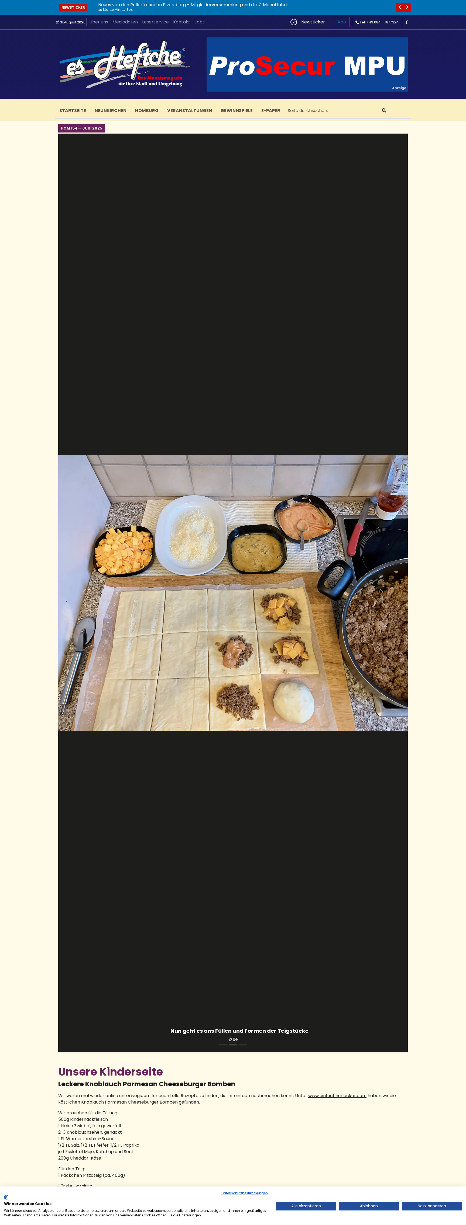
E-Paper (270, 110)
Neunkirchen (110, 110)
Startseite (72, 110)
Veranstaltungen (189, 110)
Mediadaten (125, 22)
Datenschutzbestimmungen (244, 1193)
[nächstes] (407, 7)
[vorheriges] (399, 7)
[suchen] (384, 111)
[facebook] (407, 22)
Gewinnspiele (237, 110)
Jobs (199, 22)
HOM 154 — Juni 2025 (81, 128)
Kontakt (181, 22)
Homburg (147, 110)
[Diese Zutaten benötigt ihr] (243, 1045)
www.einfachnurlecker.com (337, 1096)
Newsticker (73, 7)
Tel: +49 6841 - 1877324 (379, 22)
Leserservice (155, 22)
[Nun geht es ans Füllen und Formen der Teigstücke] (233, 1045)
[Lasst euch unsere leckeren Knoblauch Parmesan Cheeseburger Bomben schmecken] (223, 1045)
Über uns (98, 22)
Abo (341, 22)
